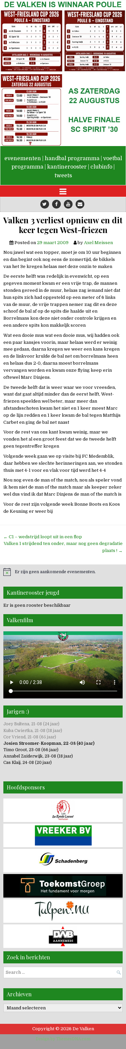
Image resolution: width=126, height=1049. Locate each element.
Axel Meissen (98, 242)
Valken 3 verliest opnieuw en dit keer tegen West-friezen (63, 225)
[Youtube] (68, 204)
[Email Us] (80, 204)
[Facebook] (56, 204)
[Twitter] (44, 204)
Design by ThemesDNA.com (63, 1039)
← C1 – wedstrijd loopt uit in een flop (42, 536)
